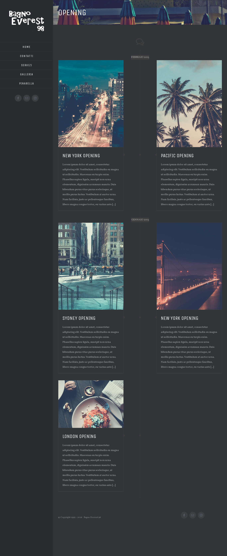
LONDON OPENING (79, 436)
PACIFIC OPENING (177, 156)
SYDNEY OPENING (79, 318)
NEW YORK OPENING (81, 156)
